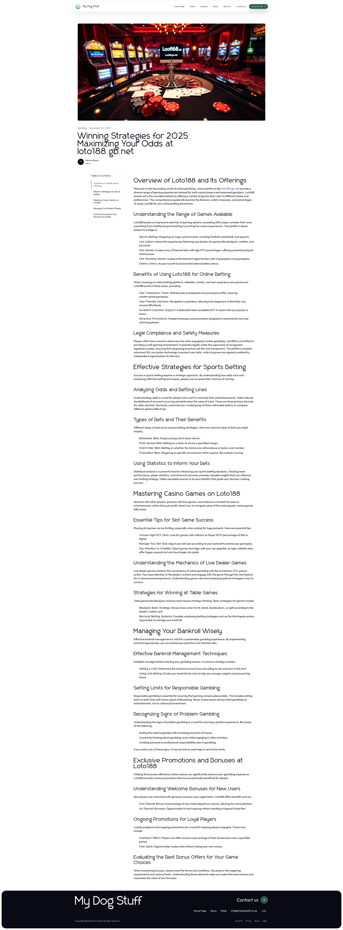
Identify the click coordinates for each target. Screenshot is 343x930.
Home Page (200, 910)
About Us (239, 921)
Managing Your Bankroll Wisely (107, 208)
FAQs (224, 910)
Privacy (248, 921)
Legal (264, 921)
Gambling (82, 128)
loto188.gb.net (230, 188)
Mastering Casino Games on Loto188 (106, 201)
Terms (257, 921)
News (213, 910)
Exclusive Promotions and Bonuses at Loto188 (105, 215)
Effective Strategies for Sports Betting (107, 192)
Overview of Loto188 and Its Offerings (106, 184)
